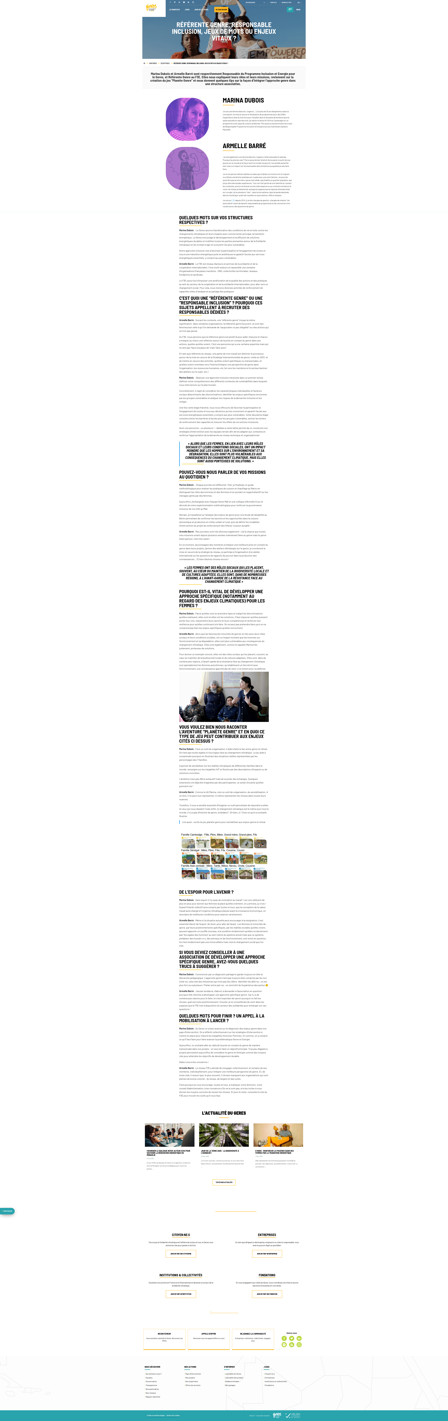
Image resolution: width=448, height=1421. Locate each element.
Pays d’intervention (193, 1374)
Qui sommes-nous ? (154, 1374)
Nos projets (190, 1377)
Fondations (269, 1385)
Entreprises (270, 1377)
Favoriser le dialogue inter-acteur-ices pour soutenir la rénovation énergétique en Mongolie (168, 1153)
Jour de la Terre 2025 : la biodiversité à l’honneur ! (220, 1152)
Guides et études (232, 1381)
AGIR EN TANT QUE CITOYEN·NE (181, 1254)
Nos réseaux (151, 1393)
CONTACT (273, 2)
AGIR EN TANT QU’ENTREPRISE (267, 1254)
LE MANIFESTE (174, 9)
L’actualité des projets (234, 1377)
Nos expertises (191, 1381)
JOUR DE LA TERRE (201, 9)
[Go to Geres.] (144, 63)
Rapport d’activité (153, 1396)
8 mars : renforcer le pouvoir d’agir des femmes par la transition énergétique (274, 1152)
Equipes (149, 1377)
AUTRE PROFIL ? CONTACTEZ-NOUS (225, 1311)
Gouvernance (151, 1381)
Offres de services (192, 1385)
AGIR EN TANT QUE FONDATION (267, 1294)
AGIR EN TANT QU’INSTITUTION (181, 1294)
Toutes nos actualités (224, 1182)
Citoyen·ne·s (270, 1374)
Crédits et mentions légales (156, 1415)
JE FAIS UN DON (221, 9)
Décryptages (230, 1385)
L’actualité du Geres (233, 1374)
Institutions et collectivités (276, 1381)
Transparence (151, 1385)
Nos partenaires (152, 1389)
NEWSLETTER (286, 2)
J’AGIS (187, 9)
